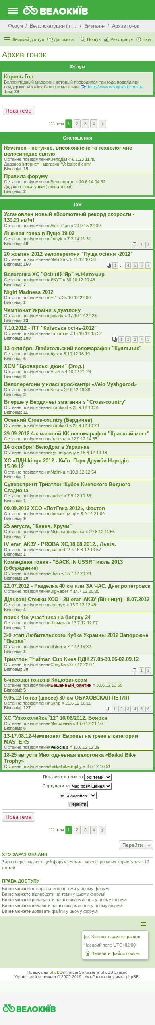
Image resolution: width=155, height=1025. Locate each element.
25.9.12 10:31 (86, 407)
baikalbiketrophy (66, 766)
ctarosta (58, 439)
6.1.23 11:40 (83, 159)
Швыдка (58, 622)
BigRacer (59, 591)
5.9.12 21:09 (93, 513)
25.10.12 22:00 (76, 297)
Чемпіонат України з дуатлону (42, 310)
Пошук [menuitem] (94, 39)
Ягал (55, 371)
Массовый (61, 723)
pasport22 (60, 549)
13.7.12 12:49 (83, 604)
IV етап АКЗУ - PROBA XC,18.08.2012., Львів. (60, 544)
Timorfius (59, 333)
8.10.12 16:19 (77, 353)
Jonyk (56, 238)
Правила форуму (26, 176)
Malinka (57, 259)
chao (55, 573)
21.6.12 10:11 (78, 703)
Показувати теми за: (63, 776)
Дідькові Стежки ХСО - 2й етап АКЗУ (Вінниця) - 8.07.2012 (76, 599)
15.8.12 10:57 (88, 549)
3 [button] (85, 123)
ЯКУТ (56, 279)
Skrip (55, 703)
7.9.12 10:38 (79, 495)
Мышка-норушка (67, 531)
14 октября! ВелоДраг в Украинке (46, 447)
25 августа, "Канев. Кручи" (38, 526)
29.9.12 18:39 (77, 389)
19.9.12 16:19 (94, 452)
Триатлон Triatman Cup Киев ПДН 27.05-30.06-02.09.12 (71, 659)
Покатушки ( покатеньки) (47, 186)
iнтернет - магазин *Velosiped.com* (56, 164)
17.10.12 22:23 (82, 315)
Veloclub (59, 747)
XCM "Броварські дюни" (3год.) (44, 366)
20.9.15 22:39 (87, 225)
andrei (56, 495)
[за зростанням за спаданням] (77, 795)
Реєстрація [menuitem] (121, 39)
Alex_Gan (60, 225)
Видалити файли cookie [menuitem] (115, 953)
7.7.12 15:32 (79, 646)
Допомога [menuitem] (64, 39)
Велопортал (62, 181)
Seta (54, 389)
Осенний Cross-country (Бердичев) (48, 420)
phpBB (56, 972)
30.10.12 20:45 (80, 279)
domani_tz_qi (63, 513)
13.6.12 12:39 (86, 747)
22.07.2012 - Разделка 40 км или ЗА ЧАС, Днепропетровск (77, 586)
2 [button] (77, 123)
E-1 (53, 297)
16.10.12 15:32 (87, 333)
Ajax (54, 353)
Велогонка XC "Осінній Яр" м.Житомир (54, 274)
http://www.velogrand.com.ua (115, 86)
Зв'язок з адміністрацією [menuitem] (115, 936)
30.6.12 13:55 (109, 685)
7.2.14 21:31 (79, 238)
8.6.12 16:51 (98, 766)
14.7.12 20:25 (86, 591)
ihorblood (59, 407)
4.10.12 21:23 (78, 371)
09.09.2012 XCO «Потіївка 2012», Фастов (54, 508)
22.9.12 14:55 (84, 439)
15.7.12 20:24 (78, 573)
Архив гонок (24, 54)
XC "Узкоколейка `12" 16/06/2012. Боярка (55, 718)
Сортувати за (56, 785)
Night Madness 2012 (28, 292)
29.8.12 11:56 (102, 531)
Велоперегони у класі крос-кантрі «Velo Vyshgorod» (70, 384)
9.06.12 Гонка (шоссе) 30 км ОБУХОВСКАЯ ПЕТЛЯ (66, 698)
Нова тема (18, 110)
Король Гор (18, 77)
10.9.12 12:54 (83, 472)
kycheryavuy (63, 452)
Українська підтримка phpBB (112, 976)
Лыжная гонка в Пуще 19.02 (39, 233)
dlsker (56, 646)
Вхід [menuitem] (147, 39)
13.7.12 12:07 (85, 622)
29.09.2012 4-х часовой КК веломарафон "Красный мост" (76, 434)
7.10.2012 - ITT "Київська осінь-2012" (50, 328)
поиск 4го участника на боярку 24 (47, 617)
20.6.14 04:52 (92, 181)
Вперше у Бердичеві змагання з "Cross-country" (65, 402)
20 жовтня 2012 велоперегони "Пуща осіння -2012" (68, 254)
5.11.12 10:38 (83, 259)
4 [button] (94, 123)
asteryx (57, 604)
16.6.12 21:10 (89, 723)
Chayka (58, 664)
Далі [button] (102, 124)
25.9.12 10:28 (86, 425)
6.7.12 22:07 (82, 664)
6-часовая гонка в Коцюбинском (45, 680)
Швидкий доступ (27, 39)
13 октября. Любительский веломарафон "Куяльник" (72, 348)
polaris (56, 315)
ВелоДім (58, 159)
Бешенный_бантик (70, 685)
